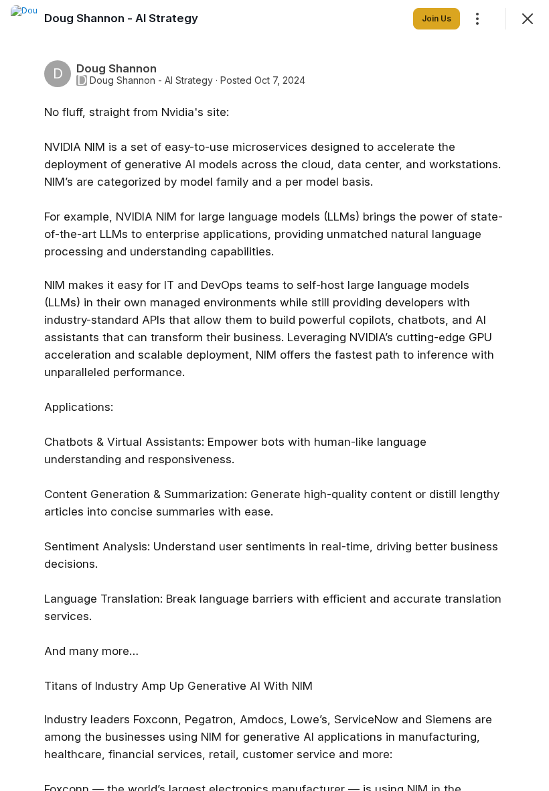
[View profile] (24, 18)
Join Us (436, 18)
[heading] (121, 18)
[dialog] (274, 395)
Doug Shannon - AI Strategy (151, 80)
